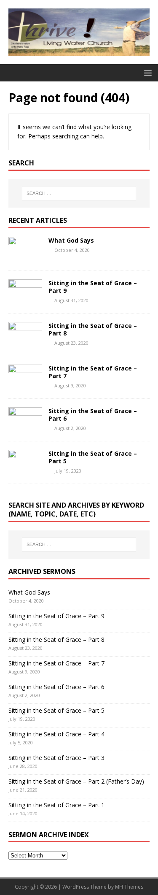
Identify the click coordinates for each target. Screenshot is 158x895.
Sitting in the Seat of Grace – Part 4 (56, 734)
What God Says (71, 240)
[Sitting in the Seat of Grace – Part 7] (25, 385)
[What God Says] (25, 257)
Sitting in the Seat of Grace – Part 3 (56, 758)
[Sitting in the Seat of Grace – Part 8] (25, 342)
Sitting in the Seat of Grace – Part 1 (56, 805)
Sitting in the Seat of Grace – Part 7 (92, 372)
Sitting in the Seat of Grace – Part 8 (92, 329)
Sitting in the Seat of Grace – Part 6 (92, 414)
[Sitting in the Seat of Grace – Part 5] (25, 470)
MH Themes (129, 886)
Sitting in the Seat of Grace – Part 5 (92, 457)
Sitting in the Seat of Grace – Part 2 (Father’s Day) (76, 781)
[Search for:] (79, 193)
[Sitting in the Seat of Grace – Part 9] (25, 300)
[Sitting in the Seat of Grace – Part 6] (25, 428)
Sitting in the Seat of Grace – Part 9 (92, 287)
